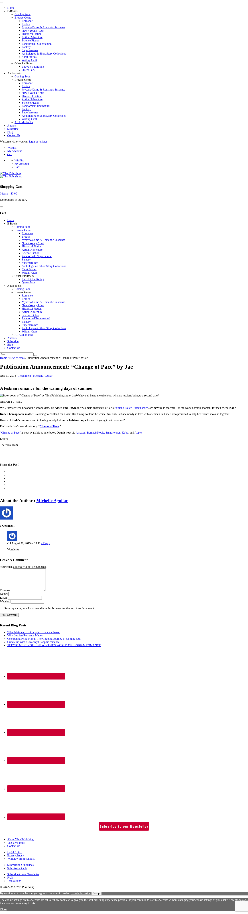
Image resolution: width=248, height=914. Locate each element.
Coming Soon (23, 14)
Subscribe (13, 128)
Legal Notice (14, 852)
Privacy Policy (15, 855)
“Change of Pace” (10, 432)
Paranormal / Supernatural (37, 43)
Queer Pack (28, 69)
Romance (27, 20)
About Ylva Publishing (20, 839)
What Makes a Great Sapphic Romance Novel (33, 632)
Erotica (26, 24)
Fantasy (26, 47)
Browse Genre (23, 17)
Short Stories (29, 56)
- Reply (45, 543)
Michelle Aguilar (42, 375)
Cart (9, 154)
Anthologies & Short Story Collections (44, 53)
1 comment (24, 375)
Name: (4, 593)
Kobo (125, 432)
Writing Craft (29, 60)
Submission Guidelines (20, 864)
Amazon (81, 432)
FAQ (10, 877)
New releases (17, 357)
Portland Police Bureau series (131, 407)
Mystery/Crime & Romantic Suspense (43, 27)
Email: (3, 597)
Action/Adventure (32, 37)
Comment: (6, 590)
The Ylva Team (16, 842)
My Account (14, 151)
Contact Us (13, 135)
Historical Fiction (32, 33)
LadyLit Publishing (33, 66)
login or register (38, 141)
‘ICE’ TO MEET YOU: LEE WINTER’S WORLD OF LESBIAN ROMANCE (54, 645)
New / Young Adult (33, 30)
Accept (96, 893)
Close (3, 909)
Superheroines (30, 50)
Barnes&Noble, (96, 432)
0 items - (8, 193)
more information (81, 893)
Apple (138, 432)
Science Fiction (30, 40)
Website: (5, 601)
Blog (10, 132)
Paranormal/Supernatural (36, 105)
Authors (12, 125)
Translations (14, 880)
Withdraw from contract (20, 858)
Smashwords (113, 432)
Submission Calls (17, 868)
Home (10, 7)
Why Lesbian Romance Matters (25, 635)
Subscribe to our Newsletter (23, 874)
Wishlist (11, 147)
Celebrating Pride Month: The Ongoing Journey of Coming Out (43, 638)
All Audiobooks (24, 122)
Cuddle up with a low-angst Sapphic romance (33, 642)
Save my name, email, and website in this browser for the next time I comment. (49, 608)
